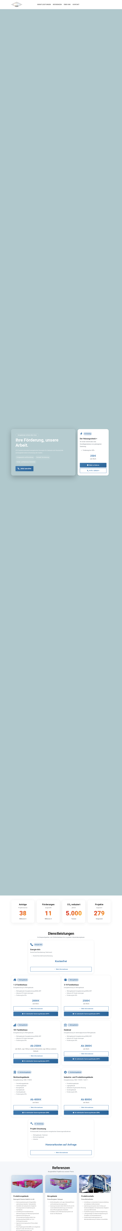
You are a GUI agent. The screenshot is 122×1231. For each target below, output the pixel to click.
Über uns (67, 4)
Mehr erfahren (94, 465)
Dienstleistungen (44, 4)
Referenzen (57, 4)
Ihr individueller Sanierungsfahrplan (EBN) (36, 1112)
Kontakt (76, 4)
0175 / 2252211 (94, 470)
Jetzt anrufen (25, 469)
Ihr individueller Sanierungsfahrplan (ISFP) (36, 1014)
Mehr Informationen (62, 969)
